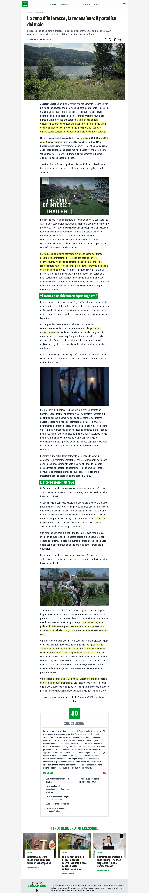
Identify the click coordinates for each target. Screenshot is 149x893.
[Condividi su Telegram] (120, 39)
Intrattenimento (39, 13)
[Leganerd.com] (25, 4)
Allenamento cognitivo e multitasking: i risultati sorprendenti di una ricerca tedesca (109, 861)
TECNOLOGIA (65, 4)
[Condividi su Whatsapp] (115, 39)
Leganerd (30, 13)
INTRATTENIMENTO (82, 4)
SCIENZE (52, 4)
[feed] (37, 890)
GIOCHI (97, 4)
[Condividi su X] (110, 39)
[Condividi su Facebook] (105, 39)
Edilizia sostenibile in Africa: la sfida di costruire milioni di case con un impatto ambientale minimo (74, 863)
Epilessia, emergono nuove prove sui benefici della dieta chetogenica (39, 860)
